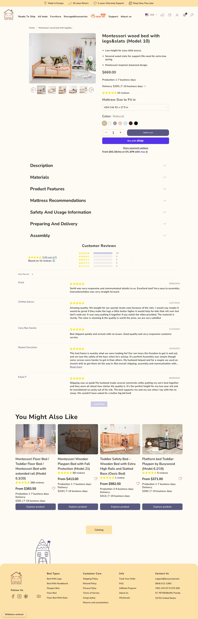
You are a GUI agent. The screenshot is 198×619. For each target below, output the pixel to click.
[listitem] (53, 3)
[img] (77, 284)
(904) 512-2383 (163, 583)
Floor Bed (51, 592)
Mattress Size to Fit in (119, 100)
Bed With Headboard (57, 583)
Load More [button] (99, 404)
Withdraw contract (14, 614)
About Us (123, 592)
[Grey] (115, 123)
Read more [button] (76, 367)
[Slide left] (33, 90)
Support (113, 16)
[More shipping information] (145, 86)
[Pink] (120, 123)
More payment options (135, 148)
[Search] (192, 15)
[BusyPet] (98, 16)
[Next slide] (90, 58)
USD (152, 14)
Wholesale (124, 597)
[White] (110, 123)
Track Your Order (127, 578)
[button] (109, 92)
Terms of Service (91, 592)
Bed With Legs (54, 578)
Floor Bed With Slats (57, 597)
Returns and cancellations (95, 602)
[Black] (136, 123)
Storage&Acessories (76, 16)
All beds (43, 16)
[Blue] (125, 123)
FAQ (121, 583)
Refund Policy (89, 583)
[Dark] (131, 123)
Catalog (99, 529)
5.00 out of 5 (49, 257)
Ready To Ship (26, 16)
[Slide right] (91, 90)
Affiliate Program (127, 588)
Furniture (55, 16)
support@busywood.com (167, 578)
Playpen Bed (53, 588)
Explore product (36, 506)
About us (126, 16)
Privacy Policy (89, 588)
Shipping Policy (90, 578)
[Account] (177, 15)
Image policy (89, 597)
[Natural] (104, 123)
